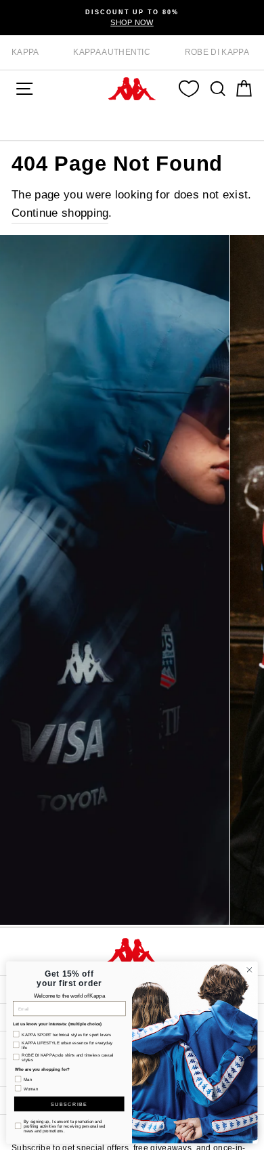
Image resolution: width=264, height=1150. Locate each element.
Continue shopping (60, 213)
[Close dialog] (249, 970)
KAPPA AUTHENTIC (111, 52)
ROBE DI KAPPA (217, 52)
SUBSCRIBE (69, 1104)
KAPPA (25, 52)
